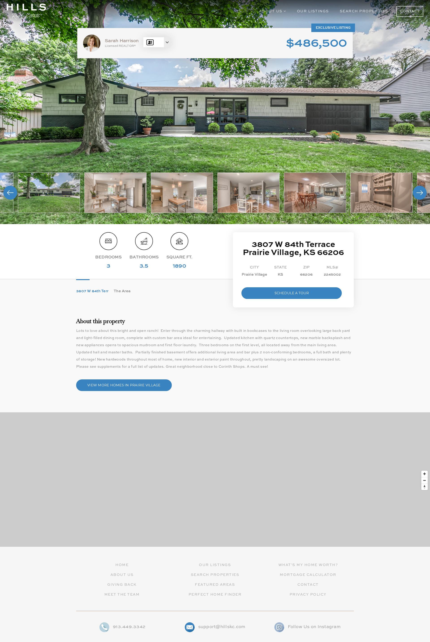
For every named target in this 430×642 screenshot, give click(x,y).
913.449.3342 (129, 627)
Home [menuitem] (122, 565)
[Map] (215, 479)
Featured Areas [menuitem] (215, 585)
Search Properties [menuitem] (364, 11)
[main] (215, 273)
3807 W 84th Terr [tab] (92, 291)
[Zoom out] (424, 480)
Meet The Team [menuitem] (122, 595)
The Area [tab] (122, 291)
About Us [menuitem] (271, 11)
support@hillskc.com (221, 627)
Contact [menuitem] (308, 585)
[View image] (49, 193)
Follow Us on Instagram (314, 627)
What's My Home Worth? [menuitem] (308, 565)
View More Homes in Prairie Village (124, 385)
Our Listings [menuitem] (313, 11)
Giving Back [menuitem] (122, 585)
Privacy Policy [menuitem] (308, 595)
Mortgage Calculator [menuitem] (308, 575)
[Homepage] (26, 11)
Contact (409, 11)
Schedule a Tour (292, 293)
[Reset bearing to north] (424, 487)
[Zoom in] (424, 474)
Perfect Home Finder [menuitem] (215, 595)
